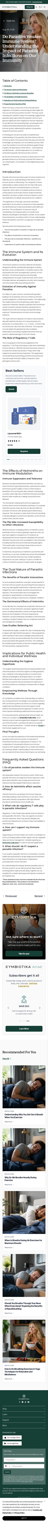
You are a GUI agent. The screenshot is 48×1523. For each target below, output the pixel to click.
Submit (7, 1472)
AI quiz (41, 725)
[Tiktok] (25, 1402)
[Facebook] (20, 1402)
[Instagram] (23, 1402)
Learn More (24, 1028)
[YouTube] (28, 1402)
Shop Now (24, 451)
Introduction (8, 86)
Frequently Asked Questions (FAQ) (15, 104)
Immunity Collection (10, 843)
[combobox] (7, 1466)
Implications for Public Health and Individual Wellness (20, 100)
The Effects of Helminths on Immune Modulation (19, 93)
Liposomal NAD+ (15, 433)
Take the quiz (24, 953)
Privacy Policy (19, 1513)
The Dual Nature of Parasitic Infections (15, 97)
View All (11, 389)
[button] (8, 459)
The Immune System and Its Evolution (15, 90)
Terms (31, 1481)
